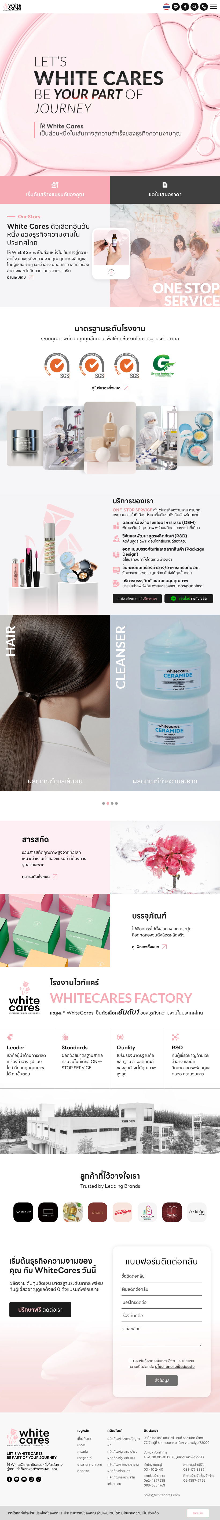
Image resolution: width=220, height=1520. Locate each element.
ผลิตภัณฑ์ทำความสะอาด (123, 1464)
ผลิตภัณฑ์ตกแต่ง (118, 1470)
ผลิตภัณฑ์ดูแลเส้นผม (121, 1457)
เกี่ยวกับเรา (84, 1438)
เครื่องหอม (114, 1483)
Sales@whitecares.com (162, 1494)
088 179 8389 (193, 1469)
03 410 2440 (153, 1469)
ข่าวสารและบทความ (89, 1464)
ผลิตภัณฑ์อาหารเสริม (121, 1477)
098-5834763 (154, 1485)
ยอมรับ (198, 1513)
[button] (103, 803)
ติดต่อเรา (40, 1309)
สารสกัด (82, 1451)
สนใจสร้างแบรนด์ (137, 599)
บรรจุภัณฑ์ (84, 1457)
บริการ (81, 1445)
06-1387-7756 (194, 1480)
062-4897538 (154, 1480)
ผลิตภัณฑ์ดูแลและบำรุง (122, 1451)
